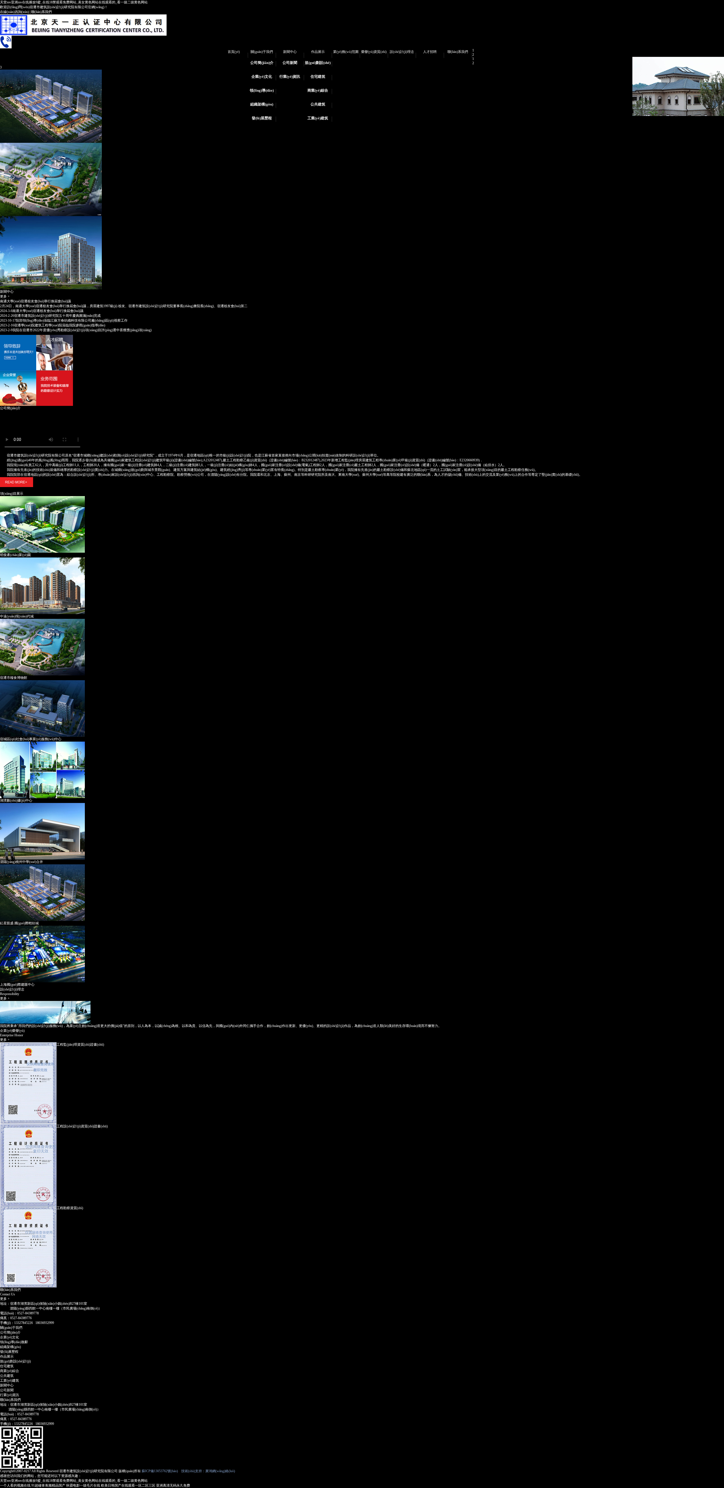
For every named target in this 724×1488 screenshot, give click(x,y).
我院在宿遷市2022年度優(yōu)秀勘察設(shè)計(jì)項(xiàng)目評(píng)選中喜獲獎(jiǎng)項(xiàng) (76, 330)
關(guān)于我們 (262, 52)
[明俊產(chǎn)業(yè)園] (42, 498)
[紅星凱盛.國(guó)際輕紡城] (42, 866)
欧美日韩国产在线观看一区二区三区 (128, 1485)
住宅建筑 (318, 76)
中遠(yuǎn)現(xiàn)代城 (17, 616)
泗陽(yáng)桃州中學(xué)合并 (21, 862)
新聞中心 (290, 52)
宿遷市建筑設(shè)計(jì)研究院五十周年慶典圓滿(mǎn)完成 (50, 316)
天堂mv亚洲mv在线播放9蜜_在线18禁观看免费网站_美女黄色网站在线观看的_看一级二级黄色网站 (74, 2)
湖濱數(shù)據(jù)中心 (16, 800)
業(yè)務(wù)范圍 (346, 52)
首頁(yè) (234, 52)
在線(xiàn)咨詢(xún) (14, 12)
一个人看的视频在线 (15, 1485)
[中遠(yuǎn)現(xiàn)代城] (42, 559)
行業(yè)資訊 (289, 76)
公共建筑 (318, 104)
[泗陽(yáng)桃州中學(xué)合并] (42, 805)
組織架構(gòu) (261, 104)
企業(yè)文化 (261, 76)
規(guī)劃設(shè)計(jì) (318, 64)
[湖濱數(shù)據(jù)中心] (42, 744)
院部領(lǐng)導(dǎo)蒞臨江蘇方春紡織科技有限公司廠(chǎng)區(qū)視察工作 (64, 320)
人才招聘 (430, 52)
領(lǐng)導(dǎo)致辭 (262, 92)
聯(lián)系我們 (41, 12)
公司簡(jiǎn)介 (261, 63)
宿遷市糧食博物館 (13, 678)
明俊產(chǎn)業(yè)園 (15, 555)
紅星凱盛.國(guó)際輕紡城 (19, 923)
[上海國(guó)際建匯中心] (42, 928)
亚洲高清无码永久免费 (173, 1485)
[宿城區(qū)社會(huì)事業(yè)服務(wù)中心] (42, 682)
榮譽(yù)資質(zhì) (374, 52)
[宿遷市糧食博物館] (42, 621)
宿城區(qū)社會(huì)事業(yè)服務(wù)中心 (30, 739)
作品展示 (318, 52)
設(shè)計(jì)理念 (402, 52)
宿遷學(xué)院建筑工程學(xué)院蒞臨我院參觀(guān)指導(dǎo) (52, 325)
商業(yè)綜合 (317, 90)
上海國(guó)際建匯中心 (17, 985)
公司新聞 (290, 63)
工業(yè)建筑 (317, 118)
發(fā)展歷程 (262, 118)
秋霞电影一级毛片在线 (83, 1485)
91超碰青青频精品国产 (48, 1485)
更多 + (5, 296)
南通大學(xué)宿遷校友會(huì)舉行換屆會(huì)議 (35, 301)
